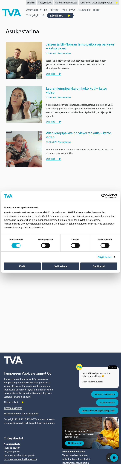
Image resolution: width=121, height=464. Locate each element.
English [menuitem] (31, 2)
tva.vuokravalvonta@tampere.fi (20, 459)
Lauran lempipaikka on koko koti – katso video (76, 90)
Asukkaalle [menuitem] (84, 9)
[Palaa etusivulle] (11, 12)
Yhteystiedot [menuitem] (45, 2)
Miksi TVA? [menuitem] (68, 9)
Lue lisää (50, 73)
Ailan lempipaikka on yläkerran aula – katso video (78, 135)
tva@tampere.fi (12, 451)
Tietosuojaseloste (13, 407)
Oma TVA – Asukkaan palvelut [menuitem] (96, 2)
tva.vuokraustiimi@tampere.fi (19, 455)
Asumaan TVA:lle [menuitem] (36, 9)
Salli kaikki (99, 266)
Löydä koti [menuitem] (56, 15)
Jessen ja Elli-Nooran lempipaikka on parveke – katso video (80, 46)
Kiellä (22, 266)
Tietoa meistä (11, 402)
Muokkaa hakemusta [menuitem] (66, 2)
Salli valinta (60, 266)
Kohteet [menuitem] (54, 9)
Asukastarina (64, 53)
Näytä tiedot (104, 257)
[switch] (45, 245)
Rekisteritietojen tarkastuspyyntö (21, 413)
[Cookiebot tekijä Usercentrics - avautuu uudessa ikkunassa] (103, 196)
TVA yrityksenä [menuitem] (35, 15)
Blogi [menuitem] (96, 9)
